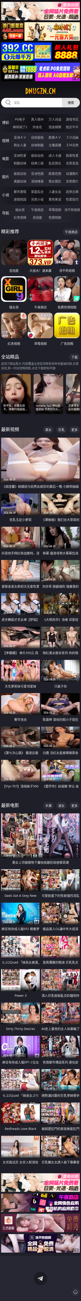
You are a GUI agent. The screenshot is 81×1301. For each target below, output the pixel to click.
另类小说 (37, 199)
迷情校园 (20, 199)
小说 (5, 194)
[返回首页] (75, 1291)
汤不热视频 (72, 210)
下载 (74, 357)
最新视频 (10, 429)
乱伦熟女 (55, 163)
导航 (5, 212)
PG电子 (20, 119)
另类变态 (72, 163)
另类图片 (72, 181)
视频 (5, 140)
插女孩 (20, 210)
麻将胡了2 (20, 127)
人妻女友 (55, 191)
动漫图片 (72, 173)
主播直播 (55, 145)
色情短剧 (55, 217)
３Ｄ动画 (72, 137)
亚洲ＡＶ (20, 137)
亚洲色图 (37, 173)
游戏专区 (72, 119)
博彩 (5, 122)
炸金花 (37, 127)
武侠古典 (72, 191)
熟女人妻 (20, 145)
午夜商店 (37, 210)
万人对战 (55, 119)
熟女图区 (55, 181)
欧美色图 (55, 173)
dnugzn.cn (40, 91)
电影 (5, 158)
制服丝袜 (20, 163)
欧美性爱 (72, 155)
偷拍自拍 (37, 155)
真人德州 (37, 119)
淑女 (61, 805)
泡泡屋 (37, 217)
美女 (48, 429)
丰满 (48, 805)
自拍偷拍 (37, 137)
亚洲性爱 (20, 155)
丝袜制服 (37, 145)
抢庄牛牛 (72, 127)
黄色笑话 (55, 199)
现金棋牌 (55, 127)
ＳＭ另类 (72, 145)
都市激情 (20, 191)
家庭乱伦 (37, 191)
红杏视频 (20, 217)
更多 (74, 429)
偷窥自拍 (20, 173)
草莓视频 (55, 210)
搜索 (71, 102)
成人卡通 (55, 155)
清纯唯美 (37, 181)
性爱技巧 (72, 199)
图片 (5, 176)
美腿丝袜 (20, 181)
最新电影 (10, 805)
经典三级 (37, 163)
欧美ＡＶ (55, 137)
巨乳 (61, 429)
